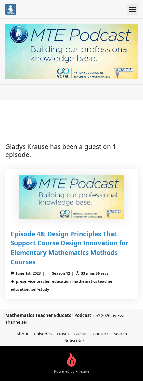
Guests (80, 334)
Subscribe (74, 340)
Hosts (63, 334)
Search (120, 334)
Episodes (43, 334)
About (22, 334)
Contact (100, 334)
